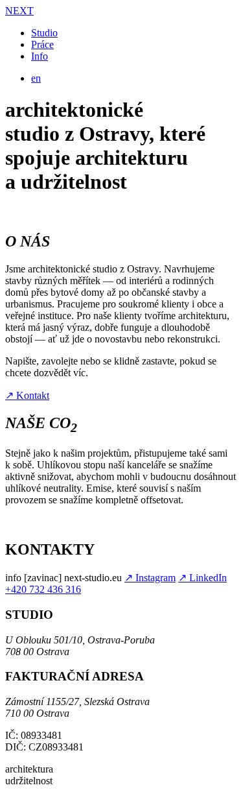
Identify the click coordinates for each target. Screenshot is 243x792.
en (36, 78)
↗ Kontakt (27, 395)
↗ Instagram (150, 577)
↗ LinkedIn (202, 577)
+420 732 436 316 (43, 589)
